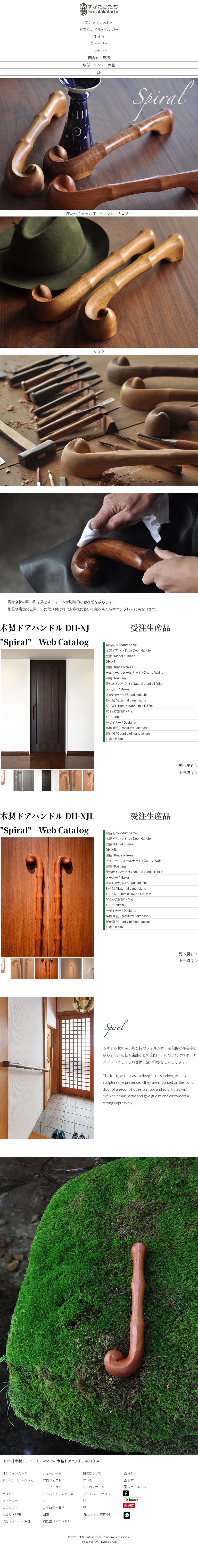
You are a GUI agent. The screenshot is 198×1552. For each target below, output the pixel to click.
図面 (46, 1514)
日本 (131, 1480)
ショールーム (52, 1473)
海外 (131, 1473)
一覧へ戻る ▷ (187, 765)
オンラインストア (99, 22)
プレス (87, 1480)
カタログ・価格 (53, 1507)
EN (99, 72)
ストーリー (99, 43)
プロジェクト (52, 1480)
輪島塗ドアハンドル (57, 1521)
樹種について (92, 1473)
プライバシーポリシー (98, 1494)
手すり (99, 36)
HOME (7, 1460)
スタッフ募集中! (98, 1514)
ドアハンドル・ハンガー (99, 29)
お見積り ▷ (188, 772)
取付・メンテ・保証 (99, 64)
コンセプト (99, 50)
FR (84, 1507)
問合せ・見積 (99, 57)
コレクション (52, 1487)
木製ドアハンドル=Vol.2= (35, 1460)
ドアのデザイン (93, 1487)
